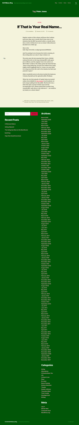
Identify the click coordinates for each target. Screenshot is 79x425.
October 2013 (45, 302)
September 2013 (46, 304)
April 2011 (44, 330)
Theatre (43, 387)
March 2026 (44, 117)
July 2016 (44, 248)
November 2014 (46, 282)
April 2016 (44, 252)
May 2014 (44, 290)
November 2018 (46, 201)
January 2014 (45, 296)
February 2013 (45, 316)
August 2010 (45, 338)
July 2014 (44, 288)
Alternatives (44, 371)
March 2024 (44, 141)
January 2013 (45, 318)
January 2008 (45, 356)
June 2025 (44, 121)
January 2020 (45, 183)
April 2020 (44, 177)
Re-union (43, 381)
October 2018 (45, 203)
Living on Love (45, 377)
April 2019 (44, 193)
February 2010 (45, 346)
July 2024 (44, 135)
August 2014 (45, 286)
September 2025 (46, 119)
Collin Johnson (47, 100)
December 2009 (46, 350)
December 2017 (45, 219)
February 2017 (45, 235)
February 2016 (45, 256)
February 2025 (45, 127)
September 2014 (46, 284)
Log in (43, 406)
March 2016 (44, 253)
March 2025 (44, 125)
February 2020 (45, 181)
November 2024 (46, 131)
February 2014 (45, 294)
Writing (43, 397)
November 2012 (45, 322)
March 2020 (44, 179)
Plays (42, 379)
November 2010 (46, 334)
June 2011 (44, 326)
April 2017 (44, 231)
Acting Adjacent (9, 127)
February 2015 (45, 276)
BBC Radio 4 (27, 100)
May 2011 (44, 328)
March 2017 (44, 233)
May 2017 (44, 229)
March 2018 (44, 215)
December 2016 (46, 239)
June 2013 (44, 308)
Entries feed (44, 408)
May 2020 (44, 175)
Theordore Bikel (46, 391)
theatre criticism (46, 389)
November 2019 (46, 187)
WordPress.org (45, 412)
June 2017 (44, 227)
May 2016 (44, 249)
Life (42, 375)
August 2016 (45, 245)
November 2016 (46, 241)
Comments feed (46, 410)
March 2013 (44, 314)
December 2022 (46, 151)
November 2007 (46, 360)
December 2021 (45, 161)
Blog (56, 2)
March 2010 (44, 344)
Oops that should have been (13, 136)
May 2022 (44, 157)
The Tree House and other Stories (41, 102)
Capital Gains (33, 100)
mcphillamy (31, 31)
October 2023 (45, 145)
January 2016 (45, 257)
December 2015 (45, 260)
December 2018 (46, 199)
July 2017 (44, 225)
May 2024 (44, 137)
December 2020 (46, 167)
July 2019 (44, 191)
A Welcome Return (10, 124)
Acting (39, 22)
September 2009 (46, 354)
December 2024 (46, 129)
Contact (60, 2)
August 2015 (45, 268)
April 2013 (44, 312)
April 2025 (44, 123)
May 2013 (44, 310)
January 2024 (45, 143)
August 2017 (45, 223)
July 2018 (44, 209)
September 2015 (46, 265)
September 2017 (46, 221)
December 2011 (45, 324)
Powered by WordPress (23, 421)
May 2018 (44, 213)
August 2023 (45, 147)
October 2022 (45, 153)
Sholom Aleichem (46, 385)
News (65, 2)
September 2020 (46, 171)
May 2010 (44, 342)
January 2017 (45, 237)
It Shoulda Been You (47, 373)
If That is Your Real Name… (39, 27)
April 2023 (44, 149)
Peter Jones (31, 102)
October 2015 (45, 264)
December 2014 (46, 280)
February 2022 (45, 159)
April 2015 (44, 273)
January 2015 (45, 277)
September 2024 (46, 133)
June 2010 (44, 340)
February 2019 (45, 195)
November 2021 (45, 163)
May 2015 (44, 272)
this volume (39, 81)
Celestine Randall (40, 100)
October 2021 (45, 165)
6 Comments (50, 31)
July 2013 (44, 306)
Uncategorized (45, 395)
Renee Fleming (45, 383)
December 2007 (46, 358)
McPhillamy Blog (7, 3)
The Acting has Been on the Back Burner (16, 130)
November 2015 (45, 261)
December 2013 (45, 298)
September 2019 (46, 189)
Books (69, 2)
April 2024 (44, 139)
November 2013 (45, 300)
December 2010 (46, 332)
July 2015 (44, 269)
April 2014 (44, 292)
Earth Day (7, 133)
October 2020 (45, 169)
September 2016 (46, 243)
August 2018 (45, 207)
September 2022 (46, 155)
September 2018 (46, 205)
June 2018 (44, 211)
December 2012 (45, 320)
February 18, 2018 (40, 31)
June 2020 (44, 173)
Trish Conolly (45, 393)
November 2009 (46, 352)
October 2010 (45, 336)
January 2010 (45, 348)
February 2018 (45, 217)
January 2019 (45, 197)
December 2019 (46, 185)
